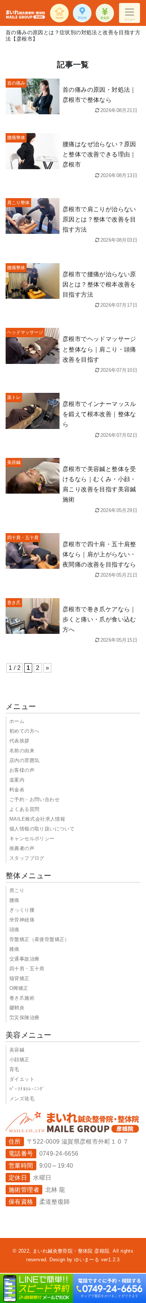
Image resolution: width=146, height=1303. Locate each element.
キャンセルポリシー (32, 838)
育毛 (14, 1069)
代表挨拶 (19, 741)
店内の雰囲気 (24, 760)
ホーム (16, 721)
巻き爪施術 (21, 998)
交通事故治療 (24, 959)
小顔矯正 (19, 1059)
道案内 (16, 780)
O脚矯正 (18, 988)
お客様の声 (21, 770)
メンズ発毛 (21, 1098)
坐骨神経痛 (21, 920)
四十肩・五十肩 (27, 968)
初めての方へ (24, 731)
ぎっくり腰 (21, 910)
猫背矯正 (19, 978)
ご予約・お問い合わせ (34, 799)
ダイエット (21, 1079)
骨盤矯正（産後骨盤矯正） (39, 939)
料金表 (16, 789)
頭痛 (14, 929)
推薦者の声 (21, 848)
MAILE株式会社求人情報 (37, 819)
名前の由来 (21, 750)
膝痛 (14, 949)
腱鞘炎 (16, 1008)
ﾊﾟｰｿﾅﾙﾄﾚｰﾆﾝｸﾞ (27, 1089)
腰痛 (14, 900)
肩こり (16, 890)
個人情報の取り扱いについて (41, 829)
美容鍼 (16, 1050)
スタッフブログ (27, 858)
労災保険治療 (24, 1017)
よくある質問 (24, 809)
